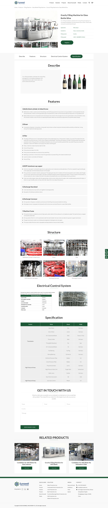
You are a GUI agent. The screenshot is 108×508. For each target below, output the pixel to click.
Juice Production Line (52, 489)
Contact (85, 2)
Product (52, 2)
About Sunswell (72, 2)
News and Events (71, 485)
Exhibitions (70, 487)
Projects (64, 2)
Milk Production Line (51, 496)
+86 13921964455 (82, 485)
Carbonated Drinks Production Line (55, 487)
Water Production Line (52, 485)
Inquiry (67, 42)
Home (40, 485)
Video (69, 489)
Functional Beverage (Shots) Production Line (56, 494)
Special (69, 491)
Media (79, 2)
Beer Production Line (51, 491)
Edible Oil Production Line (53, 498)
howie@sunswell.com (82, 487)
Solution (57, 2)
